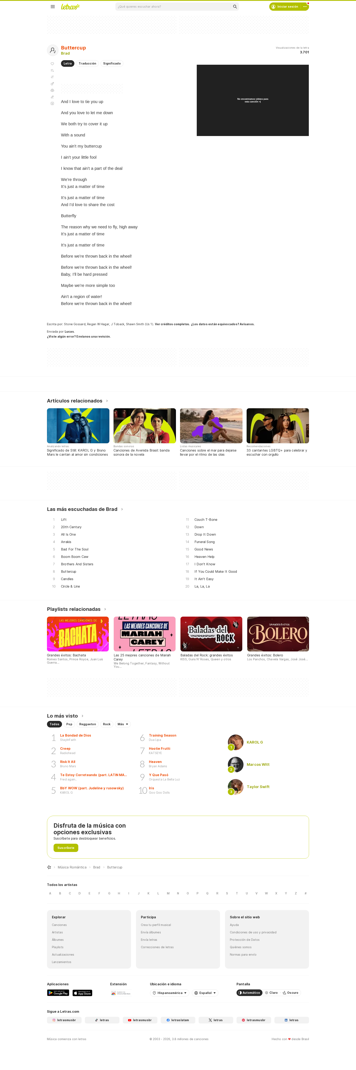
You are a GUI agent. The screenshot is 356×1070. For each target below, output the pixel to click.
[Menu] (53, 6)
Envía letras (149, 939)
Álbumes (58, 939)
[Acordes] (52, 84)
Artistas (57, 932)
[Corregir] (52, 97)
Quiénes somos (241, 947)
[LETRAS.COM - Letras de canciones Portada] (70, 6)
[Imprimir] (52, 90)
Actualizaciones (63, 954)
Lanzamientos (61, 962)
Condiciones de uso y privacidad (253, 932)
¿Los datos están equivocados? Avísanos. (223, 324)
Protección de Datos (245, 939)
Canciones (59, 925)
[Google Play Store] (58, 992)
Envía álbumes (151, 932)
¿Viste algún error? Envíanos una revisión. (79, 336)
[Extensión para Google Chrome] (121, 992)
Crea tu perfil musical (156, 925)
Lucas (69, 331)
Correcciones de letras (157, 947)
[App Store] (82, 992)
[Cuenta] (305, 6)
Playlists (57, 947)
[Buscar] (235, 6)
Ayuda (234, 925)
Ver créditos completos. (172, 324)
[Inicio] (49, 867)
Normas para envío (243, 954)
